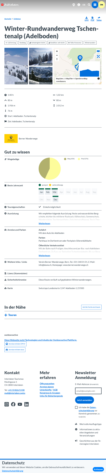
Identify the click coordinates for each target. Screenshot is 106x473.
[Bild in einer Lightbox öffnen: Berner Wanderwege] (11, 138)
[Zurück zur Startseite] (10, 4)
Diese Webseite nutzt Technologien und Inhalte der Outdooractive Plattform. (40, 340)
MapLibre (59, 78)
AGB (55, 390)
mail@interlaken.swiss (14, 393)
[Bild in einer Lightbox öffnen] (16, 66)
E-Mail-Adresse (86, 384)
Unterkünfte (45, 390)
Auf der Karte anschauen (91, 307)
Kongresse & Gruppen (50, 393)
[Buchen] (101, 4)
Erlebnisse (17, 19)
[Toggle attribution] (98, 78)
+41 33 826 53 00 (16, 390)
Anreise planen (47, 386)
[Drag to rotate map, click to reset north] (57, 59)
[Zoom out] (57, 55)
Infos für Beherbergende (51, 396)
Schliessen (98, 469)
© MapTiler (69, 78)
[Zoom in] (57, 51)
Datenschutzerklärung (12, 471)
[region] (78, 66)
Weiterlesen (44, 223)
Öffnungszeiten (47, 383)
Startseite (7, 19)
